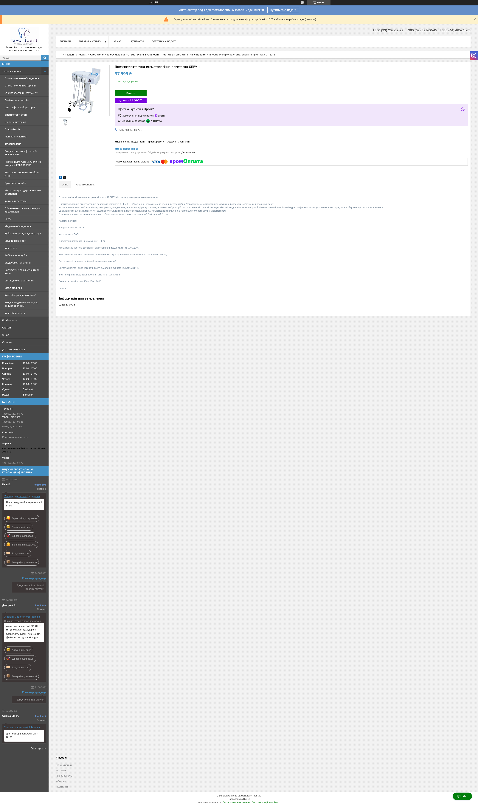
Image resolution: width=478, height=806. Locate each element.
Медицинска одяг (15, 240)
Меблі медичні (13, 287)
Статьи (6, 327)
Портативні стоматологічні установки (184, 54)
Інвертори (11, 248)
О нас (5, 335)
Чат (465, 796)
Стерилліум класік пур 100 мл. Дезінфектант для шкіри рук (23, 636)
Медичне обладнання (18, 226)
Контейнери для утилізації (20, 295)
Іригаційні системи (16, 201)
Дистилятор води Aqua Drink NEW (22, 735)
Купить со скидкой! (283, 10)
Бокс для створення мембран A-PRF (22, 174)
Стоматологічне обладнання (22, 78)
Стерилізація (12, 129)
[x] (64, 178)
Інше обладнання (15, 313)
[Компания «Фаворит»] (24, 36)
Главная (65, 41)
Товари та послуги (76, 54)
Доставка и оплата (13, 349)
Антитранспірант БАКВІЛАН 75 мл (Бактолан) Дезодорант (23, 628)
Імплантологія (13, 143)
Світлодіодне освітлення (19, 280)
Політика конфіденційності (266, 802)
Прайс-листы (9, 320)
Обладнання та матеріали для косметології (23, 210)
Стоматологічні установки (143, 54)
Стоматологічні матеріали (20, 85)
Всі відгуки (37, 748)
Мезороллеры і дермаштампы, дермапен (23, 192)
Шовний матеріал (15, 122)
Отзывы (7, 342)
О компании (64, 765)
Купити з (124, 100)
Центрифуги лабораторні (20, 107)
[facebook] (60, 178)
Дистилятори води (16, 114)
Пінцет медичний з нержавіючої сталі (24, 504)
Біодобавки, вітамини (18, 262)
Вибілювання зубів (16, 255)
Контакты (137, 41)
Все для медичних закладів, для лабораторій (21, 304)
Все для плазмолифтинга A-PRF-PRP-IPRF (21, 152)
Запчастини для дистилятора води (22, 271)
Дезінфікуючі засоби (17, 100)
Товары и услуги (11, 71)
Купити (130, 93)
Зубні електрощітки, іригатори (23, 233)
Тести (8, 219)
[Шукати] (45, 58)
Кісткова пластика (16, 136)
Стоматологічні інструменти (21, 92)
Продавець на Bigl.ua (239, 799)
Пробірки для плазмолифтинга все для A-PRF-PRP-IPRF (23, 163)
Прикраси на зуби (15, 183)
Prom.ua (257, 795)
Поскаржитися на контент (236, 802)
